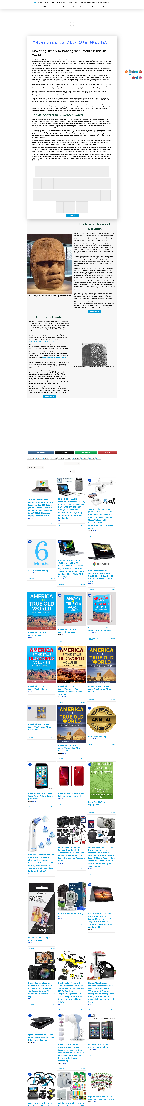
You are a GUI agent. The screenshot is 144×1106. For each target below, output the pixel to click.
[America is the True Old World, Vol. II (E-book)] (41, 664)
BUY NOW (31, 737)
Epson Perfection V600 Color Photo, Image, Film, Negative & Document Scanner (41, 1037)
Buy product (31, 523)
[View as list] (73, 471)
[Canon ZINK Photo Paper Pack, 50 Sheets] (41, 908)
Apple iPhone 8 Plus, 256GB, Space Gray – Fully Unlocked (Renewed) (40, 796)
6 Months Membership (38, 570)
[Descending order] (78, 463)
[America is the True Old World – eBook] (41, 611)
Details (53, 523)
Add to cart (31, 578)
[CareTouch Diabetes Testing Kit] (71, 896)
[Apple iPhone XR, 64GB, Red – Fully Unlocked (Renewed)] (71, 776)
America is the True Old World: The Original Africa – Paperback (70, 748)
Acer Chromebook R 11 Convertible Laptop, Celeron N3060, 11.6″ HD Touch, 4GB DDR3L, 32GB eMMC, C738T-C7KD (100, 576)
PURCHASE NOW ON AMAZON (63, 640)
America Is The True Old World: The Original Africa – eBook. (100, 689)
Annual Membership (97, 736)
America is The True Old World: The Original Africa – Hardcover (40, 727)
